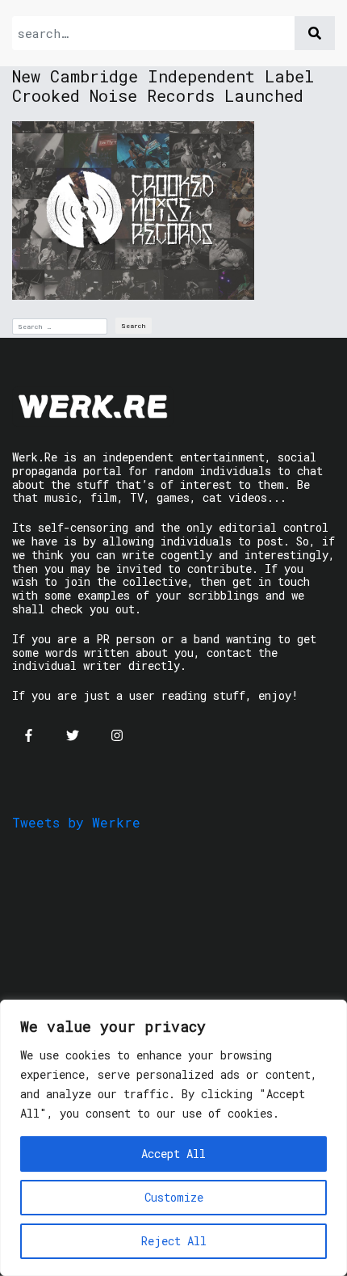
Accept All (173, 1153)
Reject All (174, 1241)
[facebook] (28, 735)
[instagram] (117, 735)
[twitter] (72, 735)
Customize (173, 1197)
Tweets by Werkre (76, 822)
